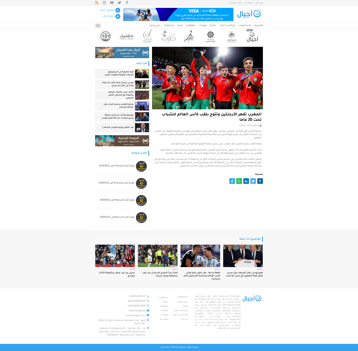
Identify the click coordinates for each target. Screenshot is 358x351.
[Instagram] (104, 3)
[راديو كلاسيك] (126, 36)
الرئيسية (259, 25)
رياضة (213, 25)
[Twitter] (119, 3)
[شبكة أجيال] (249, 14)
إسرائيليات (168, 25)
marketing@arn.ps (135, 315)
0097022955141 (138, 296)
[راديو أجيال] (252, 36)
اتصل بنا (248, 3)
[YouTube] (112, 3)
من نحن (259, 3)
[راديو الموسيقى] (147, 36)
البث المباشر (235, 3)
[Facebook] (127, 3)
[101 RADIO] (105, 36)
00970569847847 (137, 306)
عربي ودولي (154, 25)
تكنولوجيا (190, 25)
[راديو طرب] (168, 36)
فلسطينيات (244, 25)
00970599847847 (137, 301)
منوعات (203, 25)
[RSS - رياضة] (96, 3)
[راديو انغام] (231, 36)
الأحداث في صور (180, 315)
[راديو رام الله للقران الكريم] (210, 36)
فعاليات (164, 311)
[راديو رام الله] (189, 36)
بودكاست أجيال (227, 25)
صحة (180, 25)
